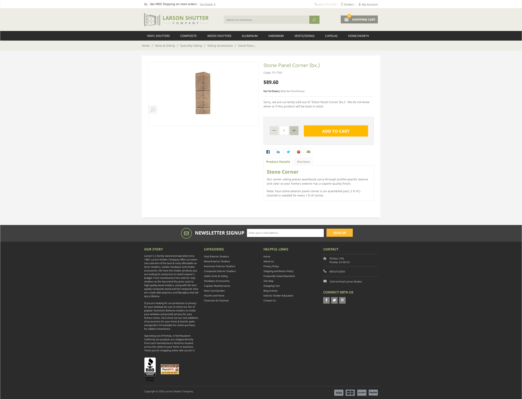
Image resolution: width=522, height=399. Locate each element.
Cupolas (331, 36)
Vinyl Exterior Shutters (216, 256)
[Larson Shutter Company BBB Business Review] (152, 369)
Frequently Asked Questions (279, 276)
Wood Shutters (219, 36)
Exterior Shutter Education (278, 295)
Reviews (303, 162)
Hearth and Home (214, 295)
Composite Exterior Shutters (220, 271)
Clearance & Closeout (216, 300)
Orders (348, 4)
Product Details (278, 162)
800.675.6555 (337, 271)
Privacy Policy (271, 266)
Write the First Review (293, 91)
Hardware (276, 36)
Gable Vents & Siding (216, 276)
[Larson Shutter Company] (181, 19)
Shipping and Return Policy (278, 271)
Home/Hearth (358, 36)
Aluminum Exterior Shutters (219, 266)
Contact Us (269, 300)
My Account (369, 4)
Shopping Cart (271, 286)
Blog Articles (270, 290)
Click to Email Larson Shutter (346, 281)
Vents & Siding (165, 45)
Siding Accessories (220, 45)
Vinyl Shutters (158, 36)
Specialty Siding (191, 45)
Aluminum (250, 36)
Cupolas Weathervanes (217, 286)
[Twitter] (334, 300)
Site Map (268, 281)
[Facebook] (326, 300)
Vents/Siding (304, 36)
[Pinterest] (342, 300)
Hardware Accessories (217, 281)
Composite (188, 36)
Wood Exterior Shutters (217, 261)
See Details (206, 4)
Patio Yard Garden (214, 290)
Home (146, 45)
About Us (268, 261)
